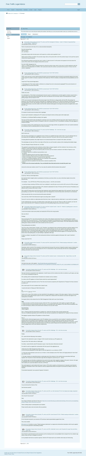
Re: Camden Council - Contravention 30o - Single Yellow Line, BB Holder (50, 256)
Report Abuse (30, 452)
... (26, 39)
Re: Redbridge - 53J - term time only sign (57, 129)
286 (28, 39)
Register (40, 9)
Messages (22, 13)
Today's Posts (19, 9)
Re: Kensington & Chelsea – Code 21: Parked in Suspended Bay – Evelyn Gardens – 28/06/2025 (50, 42)
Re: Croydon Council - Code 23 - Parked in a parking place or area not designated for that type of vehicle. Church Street (50, 207)
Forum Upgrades (37, 452)
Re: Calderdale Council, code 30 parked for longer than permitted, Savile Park (51, 429)
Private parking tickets (29, 73)
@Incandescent (25, 424)
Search (12, 9)
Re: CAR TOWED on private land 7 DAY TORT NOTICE (46, 73)
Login (78, 9)
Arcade (30, 9)
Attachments (35, 34)
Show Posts (9, 34)
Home (8, 9)
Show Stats (9, 32)
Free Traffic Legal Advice (15, 4)
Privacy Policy (11, 454)
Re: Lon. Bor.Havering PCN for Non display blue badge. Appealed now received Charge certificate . (51, 391)
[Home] (6, 13)
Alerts (8, 36)
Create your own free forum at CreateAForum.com (15, 452)
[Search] (79, 4)
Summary (9, 31)
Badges (8, 38)
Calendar (25, 9)
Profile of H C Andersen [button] (13, 13)
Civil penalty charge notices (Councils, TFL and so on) (35, 42)
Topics (29, 34)
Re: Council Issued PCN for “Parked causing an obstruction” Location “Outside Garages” (50, 243)
